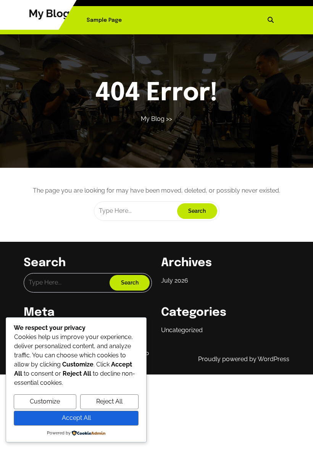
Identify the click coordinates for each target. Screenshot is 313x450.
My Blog (49, 13)
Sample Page (104, 20)
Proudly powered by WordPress (243, 359)
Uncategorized (182, 330)
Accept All (76, 417)
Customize (45, 401)
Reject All (109, 401)
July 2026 (174, 280)
